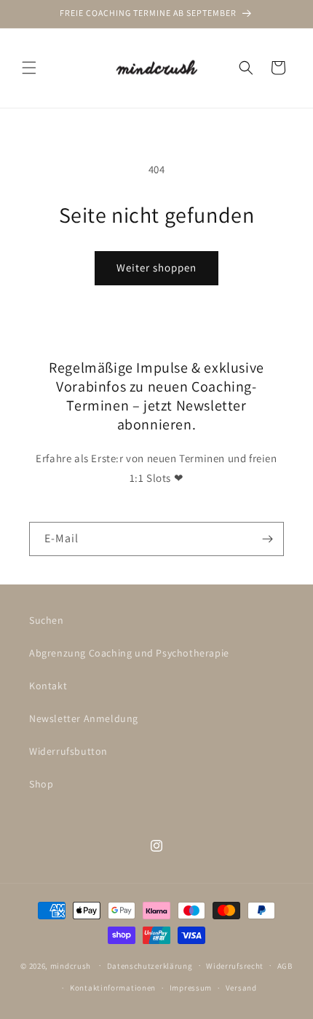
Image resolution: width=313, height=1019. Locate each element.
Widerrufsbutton (68, 751)
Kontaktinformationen (113, 988)
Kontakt (48, 685)
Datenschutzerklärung (150, 966)
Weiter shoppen (156, 267)
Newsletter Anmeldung (83, 718)
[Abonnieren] (267, 539)
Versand (241, 988)
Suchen (46, 620)
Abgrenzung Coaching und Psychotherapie (129, 652)
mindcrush (70, 965)
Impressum (191, 988)
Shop (41, 783)
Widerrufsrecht (235, 966)
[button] (29, 68)
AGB (285, 966)
